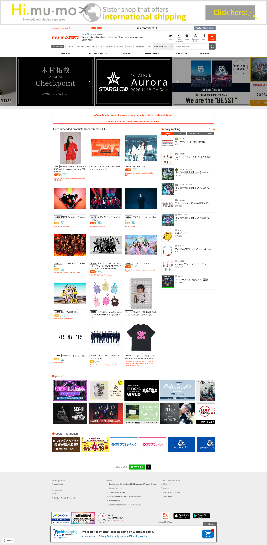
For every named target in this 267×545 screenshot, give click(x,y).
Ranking (126, 53)
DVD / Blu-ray (195, 133)
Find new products (97, 53)
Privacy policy (114, 500)
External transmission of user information (125, 505)
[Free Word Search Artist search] (163, 46)
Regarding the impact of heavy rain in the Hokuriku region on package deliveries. (134, 115)
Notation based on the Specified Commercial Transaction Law (133, 484)
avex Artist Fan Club (171, 492)
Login (84, 39)
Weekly (212, 128)
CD (180, 133)
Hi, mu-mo (167, 484)
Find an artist (64, 53)
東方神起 (120, 46)
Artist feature (181, 53)
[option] (133, 81)
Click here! (113, 37)
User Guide (58, 484)
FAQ (55, 493)
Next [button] (177, 81)
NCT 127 (70, 46)
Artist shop (204, 53)
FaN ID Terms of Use (117, 492)
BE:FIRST (90, 46)
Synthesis (167, 133)
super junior (140, 46)
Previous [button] (90, 81)
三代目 (150, 46)
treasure (129, 46)
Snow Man (80, 46)
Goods (209, 133)
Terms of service (115, 488)
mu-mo (166, 488)
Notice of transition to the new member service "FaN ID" (134, 121)
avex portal (167, 496)
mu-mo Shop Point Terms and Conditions (125, 496)
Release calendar (151, 53)
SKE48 (100, 46)
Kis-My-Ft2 (109, 46)
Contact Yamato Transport (64, 498)
